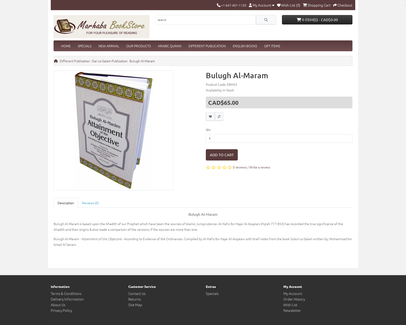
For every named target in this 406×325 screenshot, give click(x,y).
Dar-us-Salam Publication (110, 61)
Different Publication (207, 45)
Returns (134, 299)
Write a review (259, 167)
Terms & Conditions (66, 293)
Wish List (290, 304)
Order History (294, 299)
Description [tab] (66, 202)
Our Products (138, 45)
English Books (245, 45)
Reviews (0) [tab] (90, 202)
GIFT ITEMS (272, 45)
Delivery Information (67, 299)
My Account (292, 293)
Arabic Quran (169, 45)
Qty (208, 129)
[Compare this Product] (219, 116)
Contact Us (136, 293)
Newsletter (292, 310)
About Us (58, 304)
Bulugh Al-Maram (142, 61)
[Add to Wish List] (210, 116)
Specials (84, 45)
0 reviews (240, 167)
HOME (66, 45)
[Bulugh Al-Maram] (113, 131)
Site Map (135, 304)
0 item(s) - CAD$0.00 (319, 19)
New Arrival (108, 45)
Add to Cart (222, 154)
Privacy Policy (61, 310)
